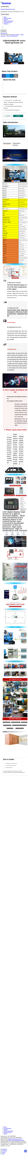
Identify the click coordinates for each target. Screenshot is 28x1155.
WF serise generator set (12, 36)
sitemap (5, 1133)
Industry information (8, 21)
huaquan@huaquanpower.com (8, 9)
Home (5, 17)
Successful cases (7, 22)
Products (6, 19)
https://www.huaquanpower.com (16, 1140)
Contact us (6, 23)
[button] (3, 33)
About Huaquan (7, 18)
